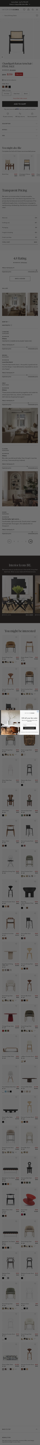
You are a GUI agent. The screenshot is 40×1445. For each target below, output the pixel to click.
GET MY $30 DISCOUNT (29, 728)
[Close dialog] (38, 711)
